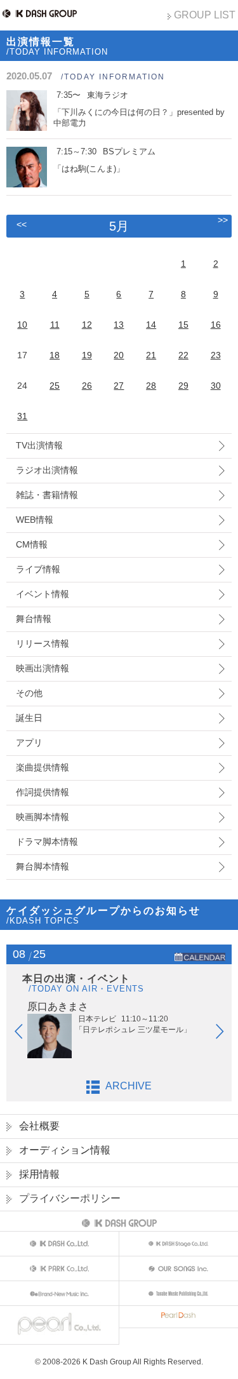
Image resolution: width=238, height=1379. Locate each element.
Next (226, 1034)
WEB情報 (34, 520)
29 (183, 385)
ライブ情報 (38, 569)
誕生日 (29, 718)
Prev (25, 1034)
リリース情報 (42, 643)
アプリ (29, 742)
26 (87, 385)
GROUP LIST (204, 15)
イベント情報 (42, 594)
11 (55, 325)
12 (87, 325)
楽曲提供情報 (42, 767)
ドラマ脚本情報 (47, 842)
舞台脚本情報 (42, 866)
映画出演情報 (42, 668)
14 (151, 325)
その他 (29, 693)
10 (22, 325)
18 (55, 355)
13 (119, 325)
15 (183, 325)
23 (216, 355)
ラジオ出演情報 (47, 470)
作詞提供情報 (42, 792)
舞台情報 (33, 619)
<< (22, 224)
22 (183, 355)
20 (119, 355)
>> (223, 220)
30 (216, 385)
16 (216, 325)
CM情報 (32, 544)
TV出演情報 (39, 445)
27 (119, 385)
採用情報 (39, 1174)
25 (55, 385)
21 (151, 355)
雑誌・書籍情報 (47, 495)
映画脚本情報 (42, 817)
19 (87, 355)
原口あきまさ (57, 1006)
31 (22, 416)
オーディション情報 (64, 1150)
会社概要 (39, 1125)
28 (151, 385)
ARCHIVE (128, 1085)
